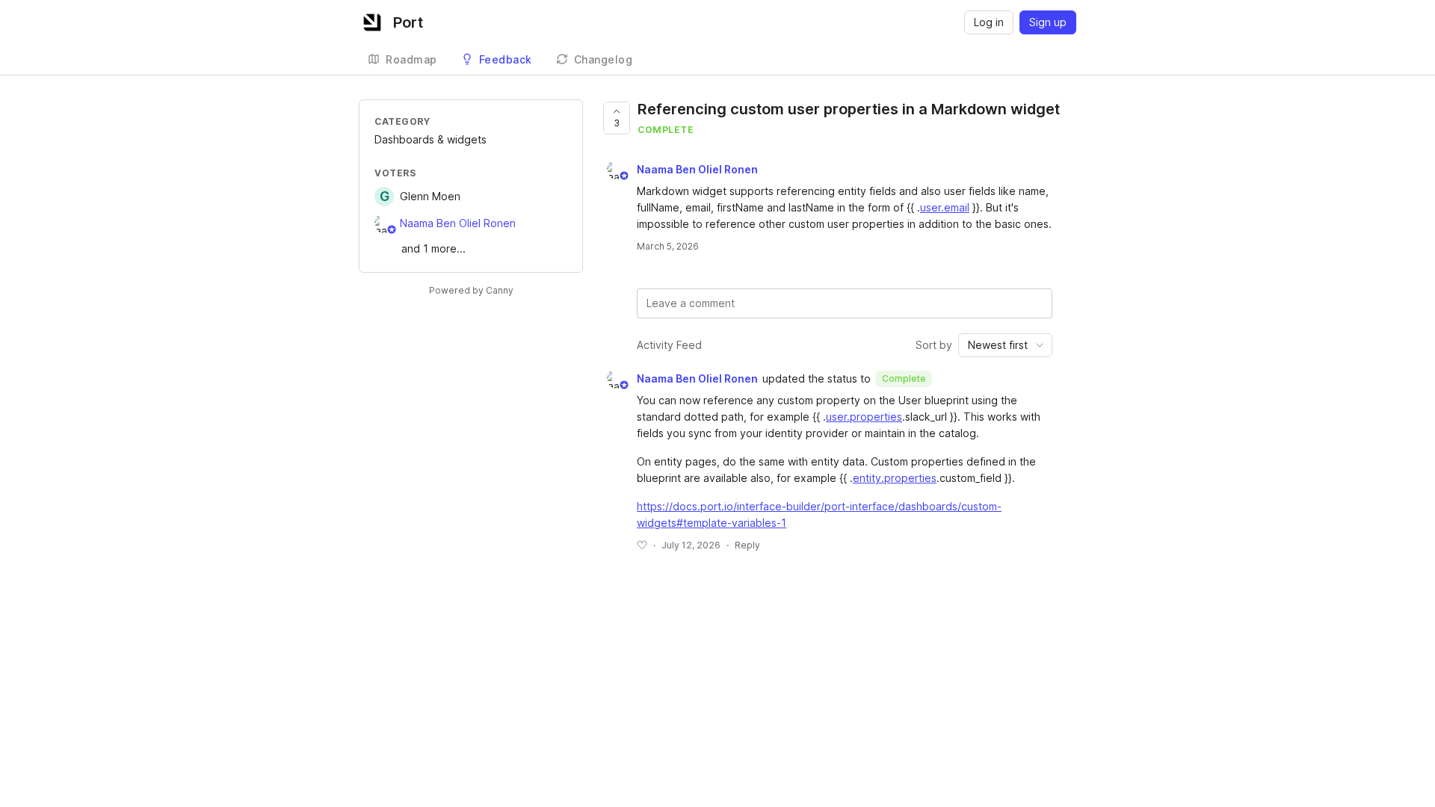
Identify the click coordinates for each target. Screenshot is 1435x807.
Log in (989, 22)
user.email (944, 207)
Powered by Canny (471, 290)
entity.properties (894, 477)
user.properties (864, 416)
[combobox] (1005, 345)
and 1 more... (433, 248)
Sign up (1048, 22)
